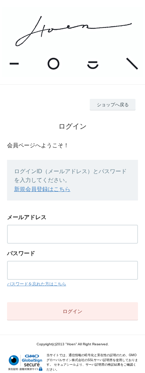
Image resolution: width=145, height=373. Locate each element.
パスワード (21, 253)
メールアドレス (26, 217)
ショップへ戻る (113, 104)
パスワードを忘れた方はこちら (36, 284)
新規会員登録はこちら (42, 189)
